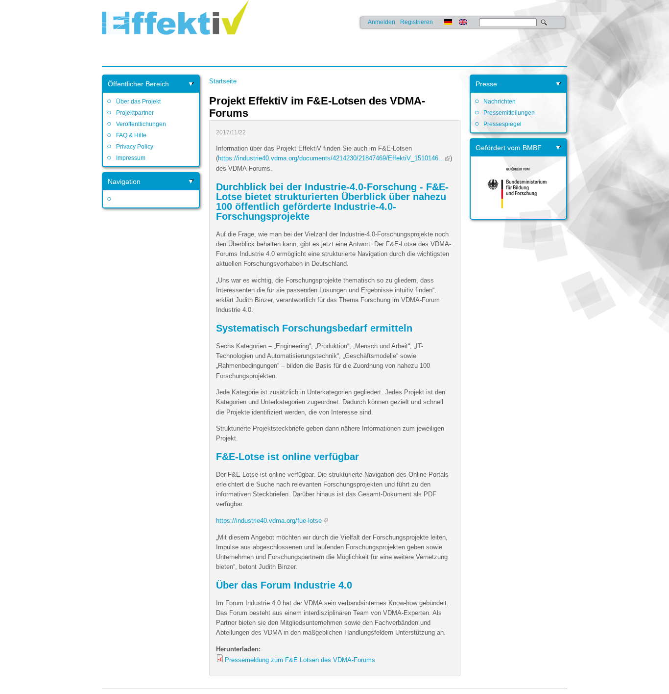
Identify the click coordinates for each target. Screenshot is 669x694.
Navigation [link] (124, 181)
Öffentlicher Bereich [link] (138, 84)
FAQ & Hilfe (131, 135)
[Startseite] (175, 41)
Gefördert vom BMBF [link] (509, 148)
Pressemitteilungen (509, 112)
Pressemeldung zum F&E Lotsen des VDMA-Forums (300, 660)
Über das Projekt (138, 101)
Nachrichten (499, 101)
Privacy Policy (134, 146)
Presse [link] (486, 84)
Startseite (223, 81)
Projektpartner (134, 112)
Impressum (130, 157)
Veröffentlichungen (141, 124)
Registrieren (416, 22)
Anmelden (381, 22)
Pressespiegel (502, 124)
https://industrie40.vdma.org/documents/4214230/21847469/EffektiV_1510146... (331, 158)
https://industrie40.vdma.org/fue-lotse (269, 520)
